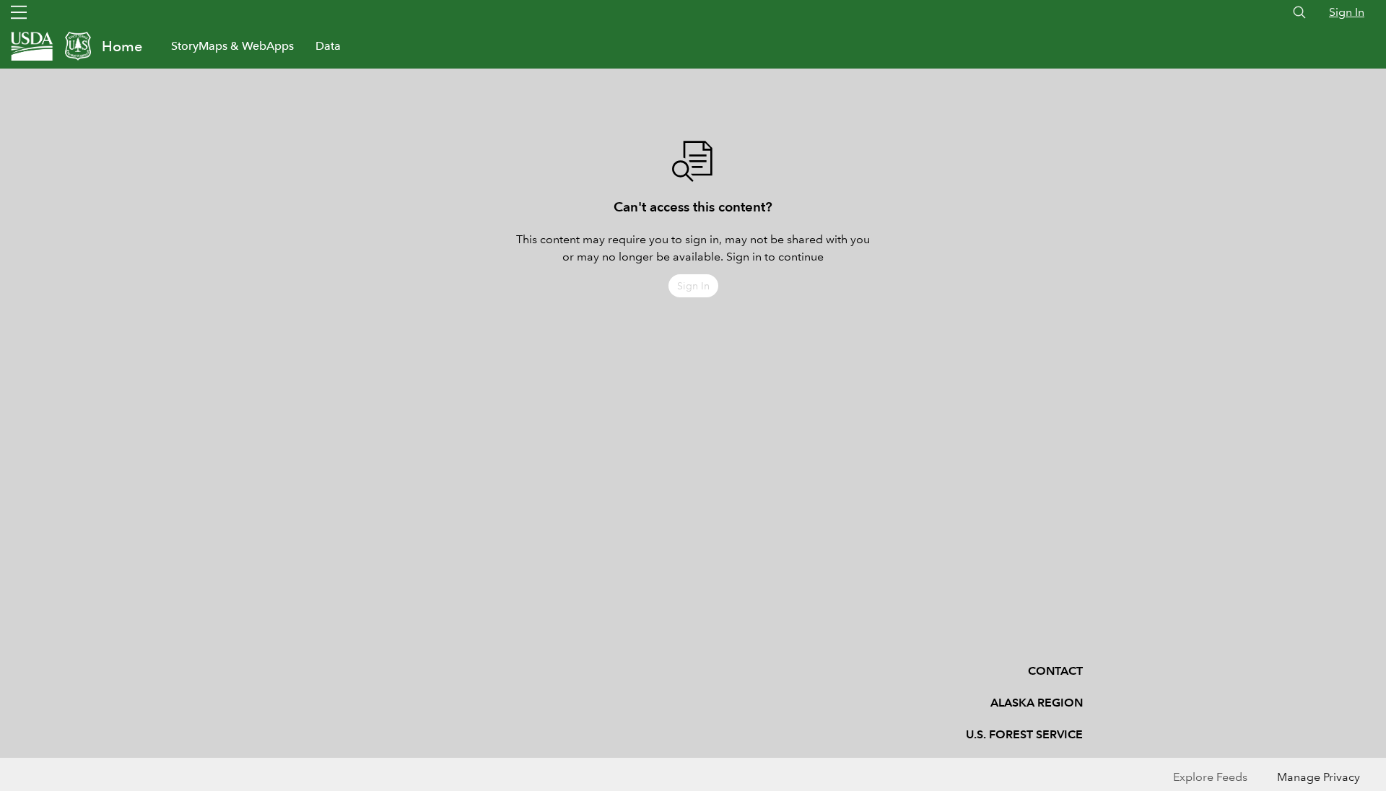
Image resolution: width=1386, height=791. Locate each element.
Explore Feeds (1210, 777)
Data (328, 46)
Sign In (1346, 12)
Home (122, 46)
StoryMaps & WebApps (232, 46)
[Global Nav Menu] (18, 12)
